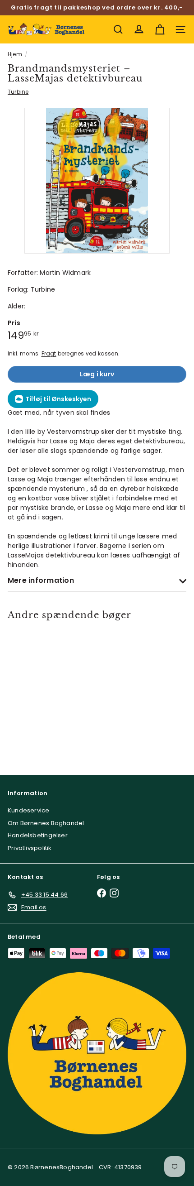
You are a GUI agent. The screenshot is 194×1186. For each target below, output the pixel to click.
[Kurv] (159, 29)
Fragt (49, 353)
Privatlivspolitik (30, 848)
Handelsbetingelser (38, 835)
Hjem (15, 54)
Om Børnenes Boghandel (46, 823)
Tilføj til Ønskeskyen (58, 398)
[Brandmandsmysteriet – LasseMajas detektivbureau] (43, 691)
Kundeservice (29, 810)
